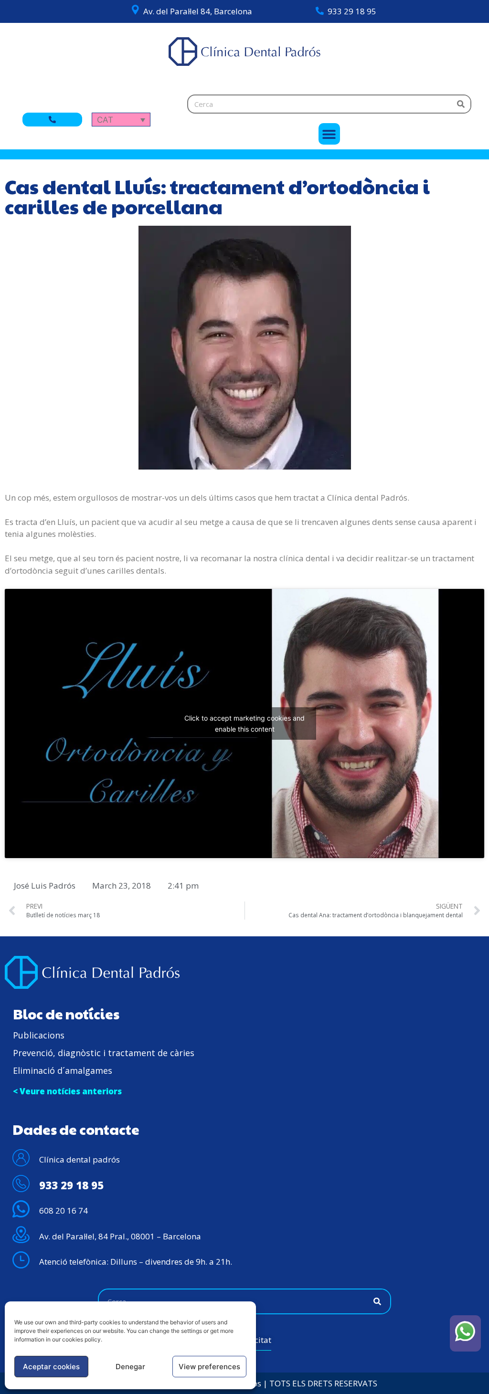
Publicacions (38, 1035)
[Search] (460, 104)
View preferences (209, 1366)
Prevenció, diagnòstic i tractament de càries (103, 1053)
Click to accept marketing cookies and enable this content (244, 723)
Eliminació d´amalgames (62, 1070)
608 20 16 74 (63, 1210)
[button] (329, 134)
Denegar (130, 1366)
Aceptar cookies (51, 1366)
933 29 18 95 (352, 11)
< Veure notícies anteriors (67, 1091)
